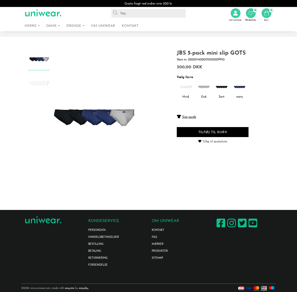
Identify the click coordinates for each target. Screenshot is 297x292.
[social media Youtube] (252, 227)
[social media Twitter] (242, 227)
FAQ (154, 237)
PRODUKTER (160, 251)
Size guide (189, 117)
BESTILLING (95, 244)
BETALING (94, 251)
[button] (250, 15)
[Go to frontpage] (43, 13)
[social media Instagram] (231, 227)
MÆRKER (158, 244)
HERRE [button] (31, 26)
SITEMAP (157, 258)
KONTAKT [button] (130, 26)
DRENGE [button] (74, 26)
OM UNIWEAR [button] (103, 26)
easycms (69, 288)
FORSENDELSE (98, 265)
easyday (83, 288)
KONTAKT (158, 230)
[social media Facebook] (220, 227)
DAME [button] (52, 26)
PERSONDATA (97, 230)
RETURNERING (98, 258)
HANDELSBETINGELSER (103, 237)
